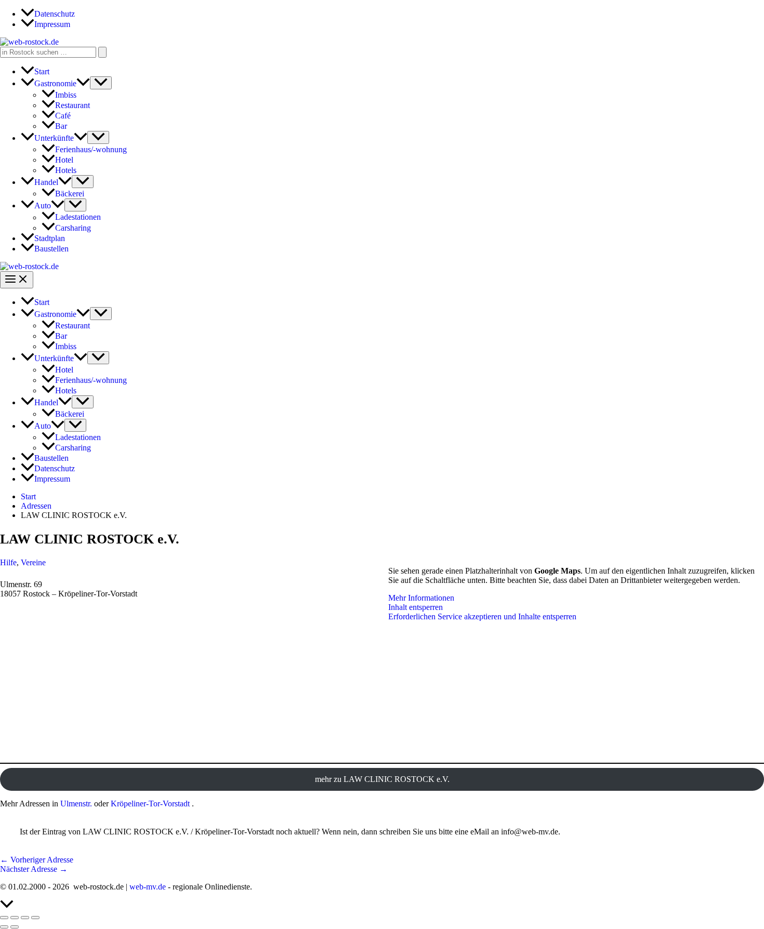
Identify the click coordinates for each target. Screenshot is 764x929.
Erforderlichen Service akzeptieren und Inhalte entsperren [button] (482, 616)
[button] (83, 83)
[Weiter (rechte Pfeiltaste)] (14, 926)
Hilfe (8, 562)
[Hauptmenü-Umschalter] (16, 279)
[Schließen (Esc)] (35, 917)
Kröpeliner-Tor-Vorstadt (150, 803)
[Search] (102, 52)
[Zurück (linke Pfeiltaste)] (4, 926)
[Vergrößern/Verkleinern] (4, 917)
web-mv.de (147, 886)
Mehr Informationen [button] (421, 597)
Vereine (33, 562)
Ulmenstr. (76, 803)
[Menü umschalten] (101, 82)
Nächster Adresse (34, 869)
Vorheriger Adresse (36, 859)
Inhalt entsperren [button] (415, 607)
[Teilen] (25, 917)
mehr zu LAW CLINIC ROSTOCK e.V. (382, 779)
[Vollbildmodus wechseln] (14, 917)
